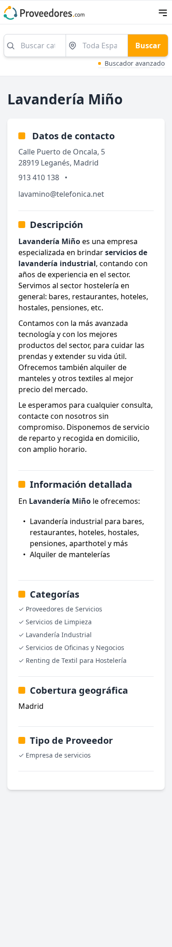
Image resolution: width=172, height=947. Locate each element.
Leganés (55, 163)
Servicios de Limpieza (59, 621)
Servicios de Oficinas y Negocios (75, 647)
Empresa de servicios (58, 755)
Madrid (86, 163)
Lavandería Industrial (59, 634)
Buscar (148, 45)
